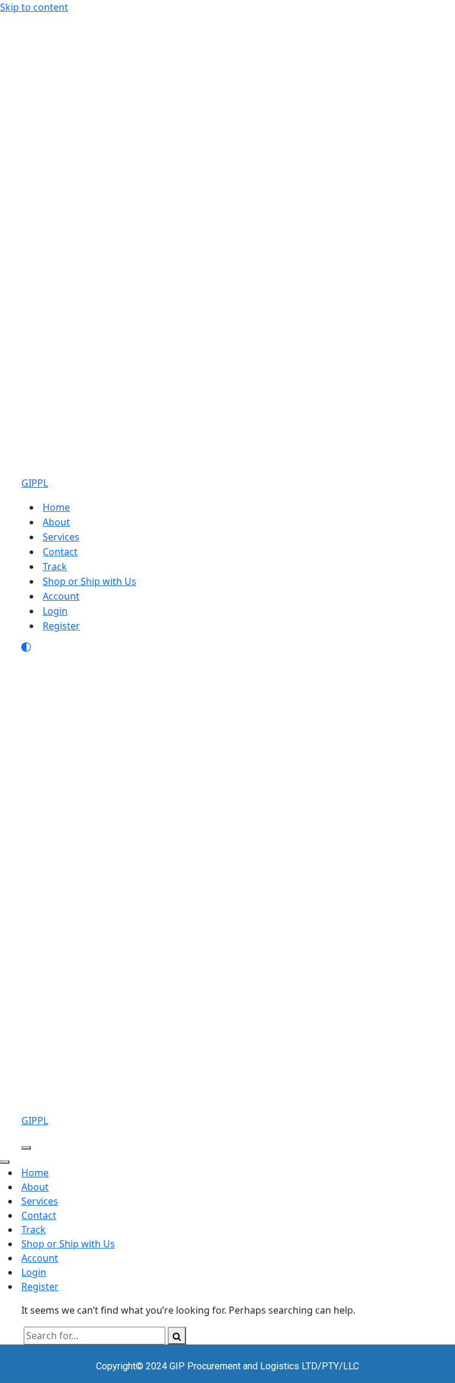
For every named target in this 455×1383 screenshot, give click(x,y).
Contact (60, 551)
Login (55, 610)
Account (61, 596)
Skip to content (34, 7)
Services (61, 536)
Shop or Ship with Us (89, 581)
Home (56, 507)
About (56, 522)
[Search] (177, 1335)
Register (61, 625)
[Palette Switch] (227, 647)
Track (55, 566)
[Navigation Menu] (26, 1148)
